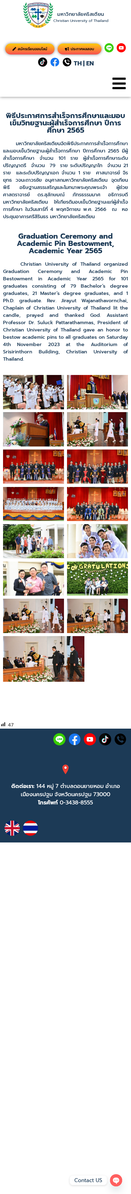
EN (90, 63)
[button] (119, 83)
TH (78, 63)
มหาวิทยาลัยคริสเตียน (80, 14)
